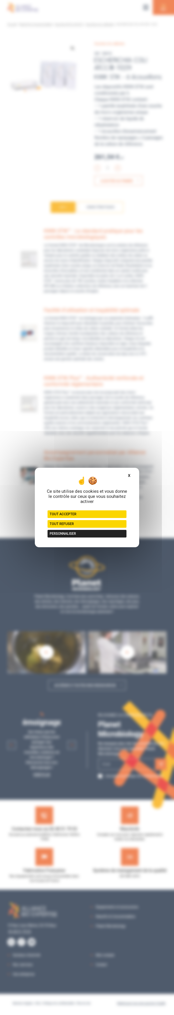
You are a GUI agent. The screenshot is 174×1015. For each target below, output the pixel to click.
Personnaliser (63, 534)
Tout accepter (63, 514)
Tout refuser (62, 524)
